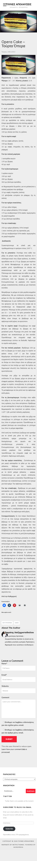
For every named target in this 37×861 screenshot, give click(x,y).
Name (4, 663)
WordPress (18, 847)
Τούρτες (4, 52)
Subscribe (9, 829)
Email (4, 675)
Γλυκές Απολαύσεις (18, 4)
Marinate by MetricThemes (13, 845)
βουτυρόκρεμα (7, 623)
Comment (5, 697)
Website (5, 686)
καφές (17, 623)
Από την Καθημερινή (9, 596)
